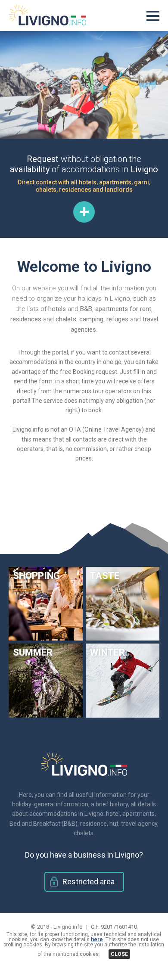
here (97, 939)
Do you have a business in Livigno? (84, 854)
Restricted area (88, 881)
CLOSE (119, 954)
